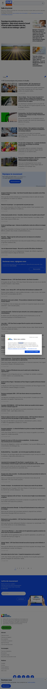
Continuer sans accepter (33, 337)
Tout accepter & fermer (32, 351)
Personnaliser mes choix (32, 348)
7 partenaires (21, 342)
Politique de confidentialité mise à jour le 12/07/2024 (17, 348)
